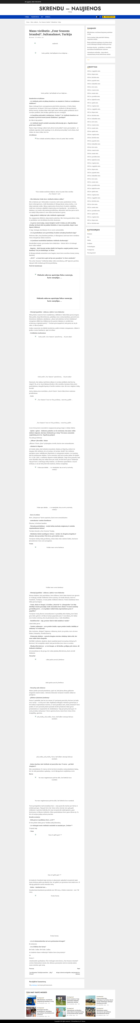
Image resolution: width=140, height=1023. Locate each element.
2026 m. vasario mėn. (93, 90)
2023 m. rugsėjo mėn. (93, 163)
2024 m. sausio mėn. (92, 153)
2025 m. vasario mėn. (93, 125)
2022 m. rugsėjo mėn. (93, 195)
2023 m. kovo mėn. (92, 179)
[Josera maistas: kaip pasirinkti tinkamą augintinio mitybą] (61, 1000)
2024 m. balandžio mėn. (93, 144)
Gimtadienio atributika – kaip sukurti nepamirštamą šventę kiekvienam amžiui (75, 1011)
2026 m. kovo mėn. (92, 87)
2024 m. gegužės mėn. (93, 141)
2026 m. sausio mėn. (92, 93)
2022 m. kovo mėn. (92, 204)
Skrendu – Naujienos (70, 8)
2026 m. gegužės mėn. (93, 80)
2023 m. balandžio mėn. (93, 175)
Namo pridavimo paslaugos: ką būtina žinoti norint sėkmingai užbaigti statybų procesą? (99, 43)
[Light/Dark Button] (97, 17)
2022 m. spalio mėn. (92, 191)
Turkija (27, 17)
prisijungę (34, 985)
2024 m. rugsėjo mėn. (93, 134)
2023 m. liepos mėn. (92, 169)
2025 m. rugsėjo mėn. (93, 106)
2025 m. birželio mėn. (93, 115)
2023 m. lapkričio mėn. (93, 160)
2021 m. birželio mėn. (93, 223)
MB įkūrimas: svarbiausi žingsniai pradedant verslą (45, 1000)
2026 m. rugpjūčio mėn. (93, 71)
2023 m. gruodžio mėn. (93, 157)
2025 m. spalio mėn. (92, 103)
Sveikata (47, 17)
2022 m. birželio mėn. (93, 201)
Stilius (89, 240)
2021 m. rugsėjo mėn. (93, 217)
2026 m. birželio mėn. (93, 77)
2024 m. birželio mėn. (93, 137)
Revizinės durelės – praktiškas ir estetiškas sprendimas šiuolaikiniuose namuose (45, 1012)
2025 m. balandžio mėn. (93, 118)
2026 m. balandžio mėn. (93, 84)
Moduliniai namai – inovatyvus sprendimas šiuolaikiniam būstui (104, 1011)
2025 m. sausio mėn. (92, 128)
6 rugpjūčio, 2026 (102, 1005)
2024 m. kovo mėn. (92, 147)
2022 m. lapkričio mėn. (93, 188)
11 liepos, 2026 (71, 1015)
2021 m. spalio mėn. (92, 214)
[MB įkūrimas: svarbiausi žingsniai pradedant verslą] (31, 1000)
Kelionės (89, 234)
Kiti (42, 17)
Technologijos (91, 246)
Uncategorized (91, 253)
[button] (100, 16)
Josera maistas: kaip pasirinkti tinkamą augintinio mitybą (73, 1000)
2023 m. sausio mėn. (92, 182)
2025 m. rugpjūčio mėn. (93, 109)
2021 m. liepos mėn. (92, 220)
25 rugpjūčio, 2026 (42, 1003)
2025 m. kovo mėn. (92, 122)
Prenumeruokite (109, 17)
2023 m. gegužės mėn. (93, 172)
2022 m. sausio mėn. (92, 207)
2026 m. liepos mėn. (92, 74)
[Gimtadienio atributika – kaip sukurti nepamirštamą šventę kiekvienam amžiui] (61, 1012)
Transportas (35, 17)
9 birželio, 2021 (40, 37)
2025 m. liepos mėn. (92, 112)
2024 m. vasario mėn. (93, 150)
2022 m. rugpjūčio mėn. (93, 198)
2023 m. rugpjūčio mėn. (93, 166)
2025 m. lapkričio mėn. (93, 99)
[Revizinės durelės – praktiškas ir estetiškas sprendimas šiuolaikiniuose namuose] (31, 1012)
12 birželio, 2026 (102, 1015)
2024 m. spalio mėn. (92, 131)
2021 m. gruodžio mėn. (93, 210)
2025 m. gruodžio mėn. (93, 96)
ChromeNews (74, 1021)
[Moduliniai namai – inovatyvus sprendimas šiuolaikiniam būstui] (90, 1012)
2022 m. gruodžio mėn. (93, 185)
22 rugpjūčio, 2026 (72, 1004)
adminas (32, 37)
